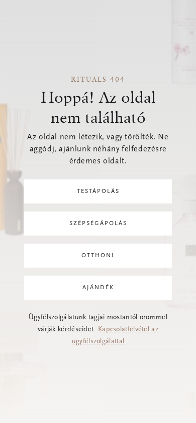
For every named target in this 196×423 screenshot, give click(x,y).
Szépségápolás (98, 224)
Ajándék (98, 288)
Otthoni (98, 256)
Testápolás (98, 191)
